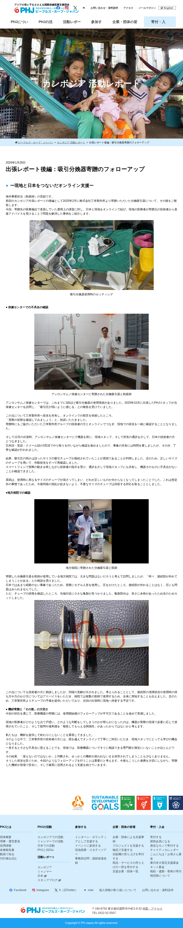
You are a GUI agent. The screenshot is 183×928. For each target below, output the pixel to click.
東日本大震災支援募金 (164, 862)
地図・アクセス (152, 908)
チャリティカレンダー (164, 849)
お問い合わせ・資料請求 (104, 7)
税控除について (160, 875)
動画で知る (7, 854)
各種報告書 (7, 849)
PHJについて (19, 23)
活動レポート (72, 23)
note (90, 890)
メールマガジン (147, 7)
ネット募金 (157, 867)
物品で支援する (123, 849)
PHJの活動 (46, 23)
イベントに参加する (88, 845)
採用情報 (5, 845)
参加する (96, 23)
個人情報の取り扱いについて (117, 890)
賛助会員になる (160, 841)
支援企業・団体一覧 (125, 871)
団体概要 (5, 837)
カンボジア (45, 867)
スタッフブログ (48, 880)
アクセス (128, 7)
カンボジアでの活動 (50, 837)
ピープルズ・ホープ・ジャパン (35, 142)
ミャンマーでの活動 (50, 841)
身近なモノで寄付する (164, 845)
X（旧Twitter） (68, 890)
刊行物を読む (8, 858)
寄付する (156, 837)
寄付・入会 (158, 23)
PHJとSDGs (46, 849)
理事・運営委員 (10, 841)
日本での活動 (46, 845)
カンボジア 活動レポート (71, 142)
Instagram (42, 890)
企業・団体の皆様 (124, 23)
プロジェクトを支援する (128, 845)
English (168, 7)
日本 (40, 875)
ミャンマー (45, 871)
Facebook (20, 890)
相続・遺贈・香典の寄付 (166, 871)
